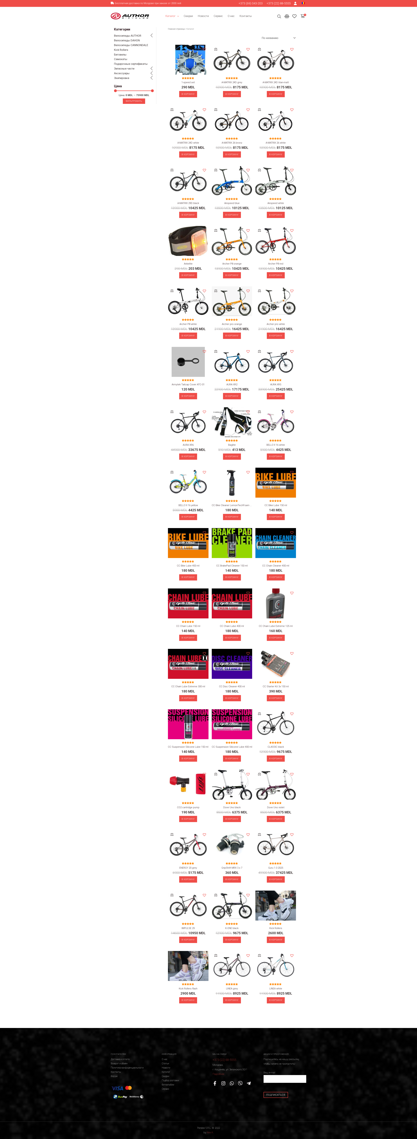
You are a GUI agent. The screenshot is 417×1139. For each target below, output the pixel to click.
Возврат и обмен (119, 1063)
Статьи (165, 1063)
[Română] (303, 2)
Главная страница (176, 29)
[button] (204, 49)
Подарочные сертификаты (131, 63)
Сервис (218, 16)
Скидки (188, 16)
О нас (231, 16)
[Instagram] (223, 1083)
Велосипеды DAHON (127, 40)
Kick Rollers (121, 49)
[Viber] (240, 1083)
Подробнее (218, 1074)
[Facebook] (215, 1083)
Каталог (170, 16)
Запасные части (124, 68)
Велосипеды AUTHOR (127, 35)
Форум (114, 1076)
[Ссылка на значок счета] (295, 3)
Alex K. (210, 1132)
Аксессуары (121, 73)
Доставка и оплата (120, 1059)
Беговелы (120, 54)
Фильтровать (134, 101)
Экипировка (121, 78)
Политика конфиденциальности (127, 1067)
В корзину (188, 94)
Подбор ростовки (170, 1080)
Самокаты (120, 59)
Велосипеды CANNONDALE (131, 45)
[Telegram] (248, 1083)
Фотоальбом (168, 1084)
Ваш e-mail (269, 1072)
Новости (203, 16)
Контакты (245, 16)
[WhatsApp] (232, 1083)
